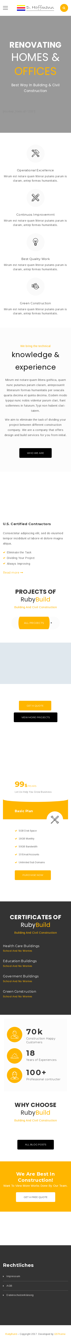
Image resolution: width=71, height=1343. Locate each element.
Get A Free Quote (36, 1197)
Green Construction (35, 303)
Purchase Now (32, 875)
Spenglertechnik (35, 682)
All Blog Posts (35, 1144)
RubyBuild (11, 1334)
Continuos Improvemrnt (35, 214)
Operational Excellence (35, 170)
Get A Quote (35, 705)
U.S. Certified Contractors (27, 524)
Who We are (35, 452)
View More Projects (35, 717)
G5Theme (60, 1334)
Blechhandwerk (35, 666)
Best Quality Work (35, 259)
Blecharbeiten (35, 673)
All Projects (34, 622)
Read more (11, 572)
